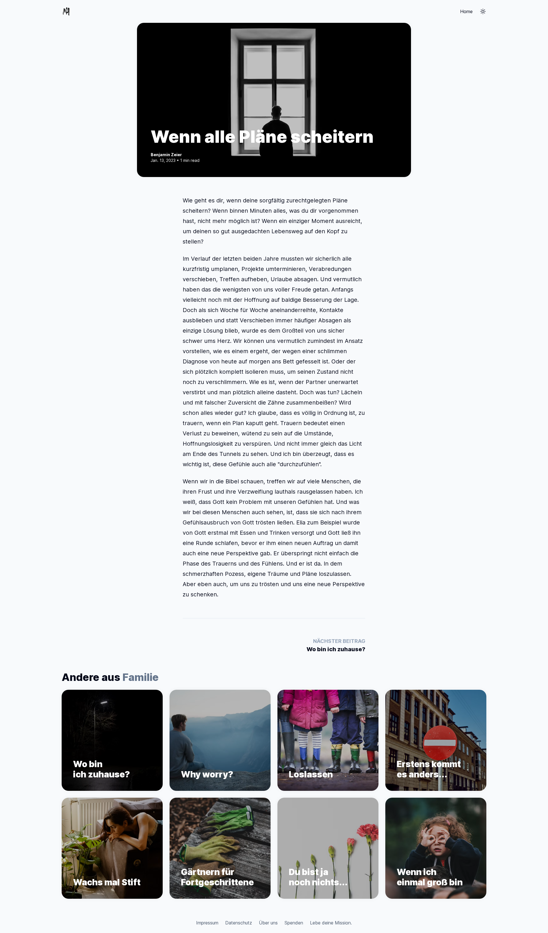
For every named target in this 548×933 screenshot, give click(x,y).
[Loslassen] (327, 740)
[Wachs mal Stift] (112, 848)
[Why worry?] (220, 740)
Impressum (207, 923)
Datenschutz (238, 923)
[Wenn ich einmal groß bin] (435, 848)
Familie (140, 677)
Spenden (294, 923)
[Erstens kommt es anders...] (435, 740)
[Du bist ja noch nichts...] (327, 848)
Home (466, 11)
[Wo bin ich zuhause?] (112, 740)
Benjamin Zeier (166, 154)
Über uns (268, 923)
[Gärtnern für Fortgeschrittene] (220, 848)
